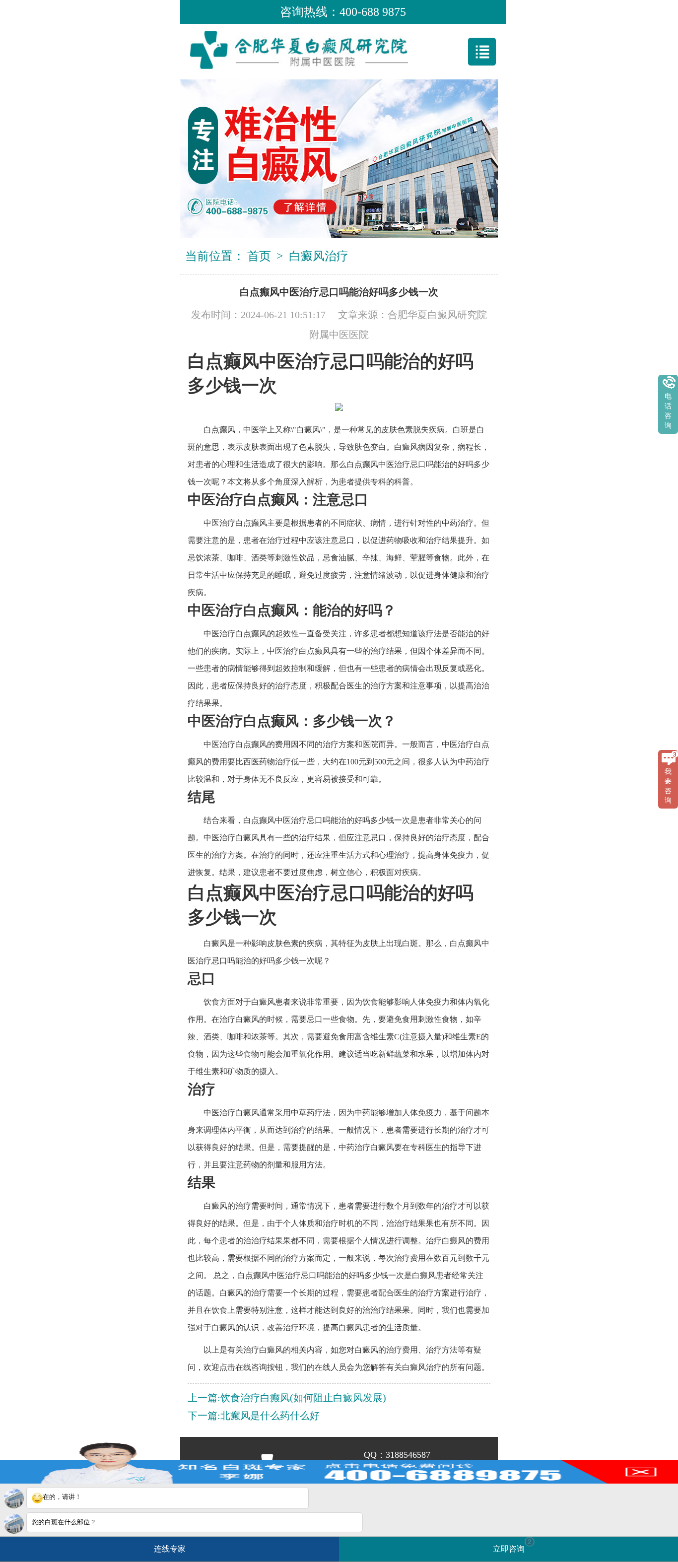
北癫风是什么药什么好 (270, 1415)
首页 (259, 256)
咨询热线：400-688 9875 (343, 11)
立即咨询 (512, 1545)
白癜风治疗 (318, 256)
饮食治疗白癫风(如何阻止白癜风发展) (303, 1397)
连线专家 (170, 1549)
